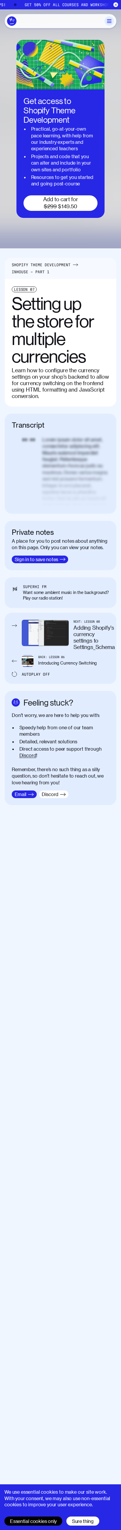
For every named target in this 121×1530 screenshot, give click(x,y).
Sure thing (83, 1521)
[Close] (116, 5)
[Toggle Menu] (109, 21)
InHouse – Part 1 (30, 272)
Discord (27, 755)
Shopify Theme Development (41, 265)
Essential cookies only (33, 1521)
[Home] (11, 21)
